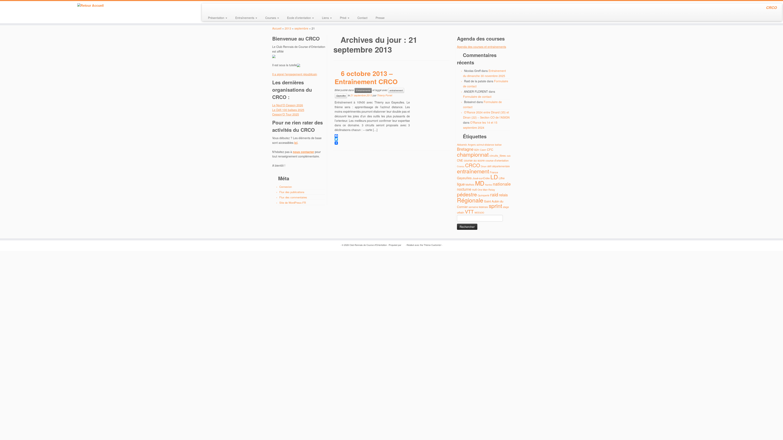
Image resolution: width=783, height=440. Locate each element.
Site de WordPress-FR (292, 203)
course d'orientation (497, 160)
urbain (460, 212)
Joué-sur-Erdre (481, 178)
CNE (460, 160)
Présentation (216, 18)
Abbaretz (462, 144)
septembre (301, 28)
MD (479, 183)
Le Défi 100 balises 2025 (288, 110)
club (509, 155)
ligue (461, 184)
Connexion (285, 187)
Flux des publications (291, 192)
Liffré (501, 178)
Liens (326, 18)
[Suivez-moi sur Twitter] (213, 8)
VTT (469, 211)
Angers (472, 144)
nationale (502, 184)
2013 (288, 28)
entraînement (396, 90)
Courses (271, 18)
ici (295, 143)
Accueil (276, 28)
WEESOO (479, 212)
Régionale (470, 200)
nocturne (464, 189)
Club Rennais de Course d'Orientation (368, 244)
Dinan (484, 166)
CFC (490, 149)
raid (494, 194)
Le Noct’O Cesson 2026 (287, 105)
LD (494, 177)
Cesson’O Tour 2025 (285, 114)
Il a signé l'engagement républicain (294, 74)
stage (506, 207)
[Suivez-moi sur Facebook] (218, 8)
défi (489, 166)
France (494, 172)
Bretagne (465, 149)
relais (503, 194)
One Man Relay (486, 189)
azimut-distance (485, 144)
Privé (343, 18)
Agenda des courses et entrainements (481, 47)
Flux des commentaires (293, 197)
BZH (476, 149)
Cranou (460, 166)
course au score (474, 160)
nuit (474, 189)
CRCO (472, 165)
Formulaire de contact (477, 97)
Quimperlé (483, 195)
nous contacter (303, 152)
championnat (473, 154)
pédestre (467, 194)
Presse (380, 18)
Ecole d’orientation (299, 18)
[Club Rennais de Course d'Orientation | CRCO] (90, 5)
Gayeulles (341, 95)
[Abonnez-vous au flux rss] (207, 8)
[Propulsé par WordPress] (403, 244)
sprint (495, 206)
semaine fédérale (478, 207)
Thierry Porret (384, 95)
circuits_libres (498, 155)
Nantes (488, 184)
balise (498, 144)
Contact (362, 18)
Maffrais (470, 184)
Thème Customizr (432, 244)
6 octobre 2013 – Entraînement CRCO (366, 77)
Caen (483, 149)
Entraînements (245, 18)
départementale (501, 166)
